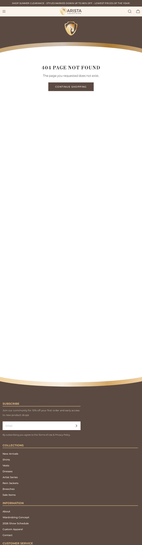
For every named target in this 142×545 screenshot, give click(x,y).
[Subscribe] (76, 426)
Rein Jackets (10, 483)
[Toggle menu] (4, 11)
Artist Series (10, 477)
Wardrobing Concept (16, 517)
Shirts (6, 459)
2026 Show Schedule (16, 523)
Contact (7, 535)
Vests (6, 465)
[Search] (129, 11)
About (6, 511)
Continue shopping (71, 86)
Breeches (9, 489)
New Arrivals (10, 453)
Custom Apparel (13, 529)
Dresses (7, 471)
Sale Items (9, 494)
